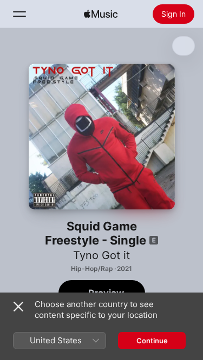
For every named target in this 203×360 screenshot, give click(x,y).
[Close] (18, 306)
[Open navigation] (19, 14)
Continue (152, 340)
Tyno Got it (101, 255)
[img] (100, 14)
